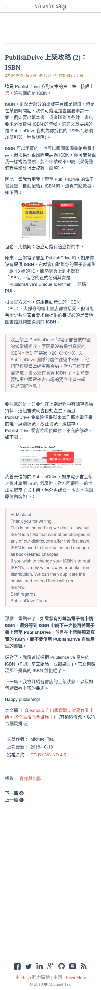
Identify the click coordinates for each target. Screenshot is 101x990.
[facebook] (17, 966)
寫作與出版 (30, 778)
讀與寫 (31, 75)
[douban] (72, 966)
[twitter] (28, 966)
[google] (50, 966)
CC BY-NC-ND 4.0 (48, 754)
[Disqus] (50, 882)
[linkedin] (39, 966)
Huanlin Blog (50, 6)
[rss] (83, 966)
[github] (61, 966)
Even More (76, 977)
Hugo (26, 977)
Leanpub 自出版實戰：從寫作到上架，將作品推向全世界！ (49, 713)
